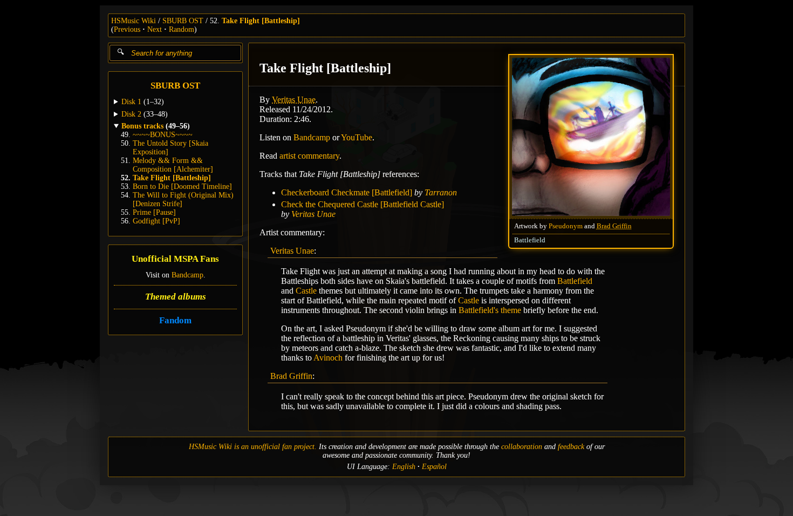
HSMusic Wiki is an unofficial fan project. (253, 447)
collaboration (521, 447)
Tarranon (441, 192)
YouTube (356, 137)
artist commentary (309, 155)
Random (181, 29)
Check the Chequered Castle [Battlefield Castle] (362, 204)
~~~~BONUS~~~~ (163, 135)
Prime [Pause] (154, 212)
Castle (306, 290)
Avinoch (328, 357)
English (403, 467)
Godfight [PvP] (156, 221)
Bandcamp (187, 275)
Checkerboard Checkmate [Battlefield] (346, 192)
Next (154, 29)
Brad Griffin (614, 226)
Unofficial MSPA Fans (175, 259)
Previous (127, 29)
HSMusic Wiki (133, 21)
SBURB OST (182, 21)
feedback (571, 447)
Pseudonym (566, 226)
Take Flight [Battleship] (261, 21)
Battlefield (529, 240)
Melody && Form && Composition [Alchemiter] (173, 165)
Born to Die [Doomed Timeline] (182, 186)
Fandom (175, 320)
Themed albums (175, 296)
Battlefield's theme (490, 310)
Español (434, 467)
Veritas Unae (294, 99)
